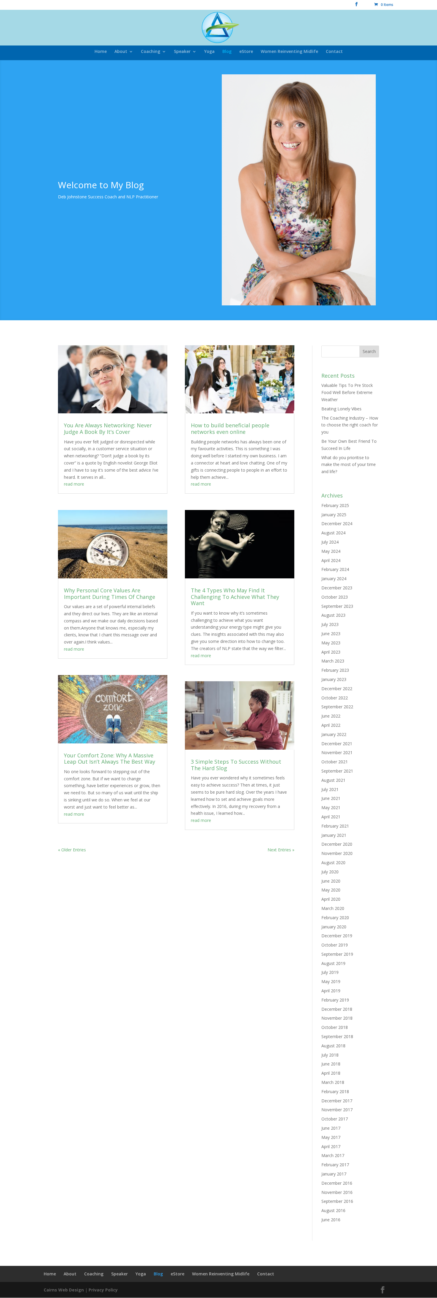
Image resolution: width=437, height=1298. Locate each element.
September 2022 (337, 707)
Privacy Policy (103, 1290)
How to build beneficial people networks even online (230, 428)
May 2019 (330, 981)
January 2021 (333, 835)
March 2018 (332, 1082)
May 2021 (330, 807)
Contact (334, 51)
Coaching (150, 51)
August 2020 (333, 862)
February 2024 (335, 569)
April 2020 (330, 899)
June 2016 (330, 1219)
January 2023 (333, 679)
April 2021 (330, 817)
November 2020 (337, 853)
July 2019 (330, 972)
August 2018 (333, 1046)
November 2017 (337, 1109)
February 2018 (335, 1091)
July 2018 (330, 1055)
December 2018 (336, 1009)
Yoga (209, 51)
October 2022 (334, 698)
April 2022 (330, 725)
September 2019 (337, 954)
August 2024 (333, 533)
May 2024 (330, 551)
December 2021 (336, 743)
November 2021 (337, 752)
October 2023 (334, 597)
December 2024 (336, 523)
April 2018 (330, 1073)
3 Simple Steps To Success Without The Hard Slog (236, 765)
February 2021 (335, 826)
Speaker (182, 51)
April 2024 (330, 560)
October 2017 (334, 1119)
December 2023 (336, 588)
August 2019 (333, 963)
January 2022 (333, 734)
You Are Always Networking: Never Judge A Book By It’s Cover (108, 428)
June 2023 (330, 633)
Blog (227, 51)
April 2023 (330, 652)
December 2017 (336, 1101)
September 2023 (337, 606)
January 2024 (333, 578)
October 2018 (334, 1027)
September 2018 (337, 1036)
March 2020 (332, 908)
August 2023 (333, 615)
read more (74, 484)
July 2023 (330, 624)
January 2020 (333, 927)
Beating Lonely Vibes (341, 409)
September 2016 (337, 1201)
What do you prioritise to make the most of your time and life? (348, 465)
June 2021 (330, 798)
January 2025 (333, 514)
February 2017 (335, 1164)
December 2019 (336, 935)
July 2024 (330, 542)
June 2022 (330, 716)
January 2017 (333, 1174)
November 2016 (337, 1192)
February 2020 (335, 917)
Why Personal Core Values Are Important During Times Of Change (109, 593)
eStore (246, 51)
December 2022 (336, 688)
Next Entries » (281, 850)
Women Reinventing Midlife (289, 51)
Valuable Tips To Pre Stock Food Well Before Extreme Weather (347, 392)
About (120, 51)
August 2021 (333, 780)
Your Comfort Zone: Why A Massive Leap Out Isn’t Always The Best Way (109, 758)
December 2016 (336, 1183)
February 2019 (335, 1000)
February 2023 (335, 670)
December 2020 (336, 844)
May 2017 (330, 1137)
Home (101, 51)
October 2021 (334, 762)
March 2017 (332, 1155)
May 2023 (330, 643)
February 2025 (335, 505)
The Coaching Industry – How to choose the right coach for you (349, 425)
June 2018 (330, 1064)
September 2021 (337, 771)
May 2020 (330, 890)
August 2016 (333, 1210)
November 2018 (337, 1018)
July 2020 (330, 872)
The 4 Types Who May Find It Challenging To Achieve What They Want (235, 597)
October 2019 (334, 945)
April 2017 (330, 1146)
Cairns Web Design (64, 1290)
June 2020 (330, 881)
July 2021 (330, 789)
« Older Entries (72, 850)
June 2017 (330, 1128)
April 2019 (330, 990)
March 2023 (332, 661)
